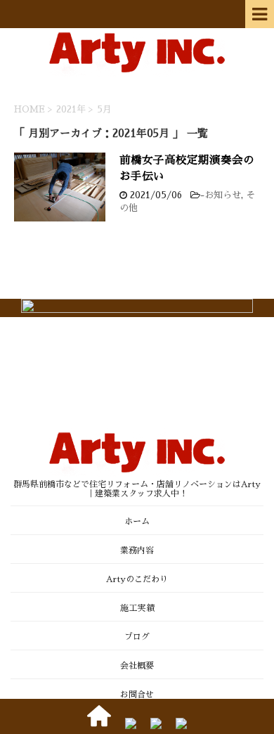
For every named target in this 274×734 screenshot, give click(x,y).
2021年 (71, 109)
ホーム (137, 521)
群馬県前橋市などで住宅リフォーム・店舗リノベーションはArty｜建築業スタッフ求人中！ (137, 489)
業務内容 (137, 550)
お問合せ (137, 694)
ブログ (137, 637)
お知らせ (222, 195)
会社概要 (137, 666)
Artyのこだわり (137, 579)
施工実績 (137, 608)
